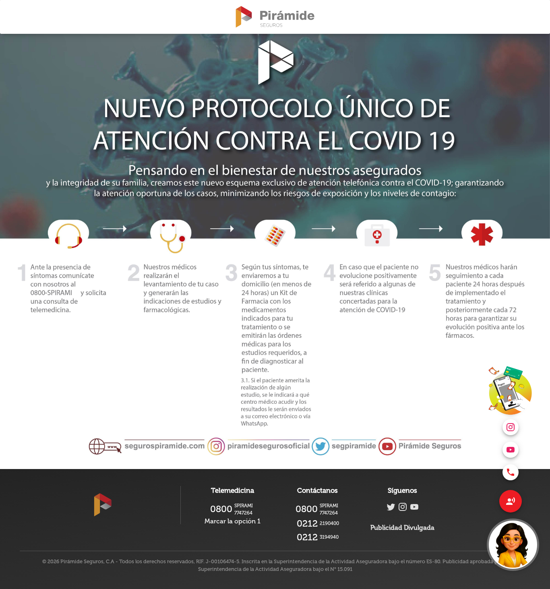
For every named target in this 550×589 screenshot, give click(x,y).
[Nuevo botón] (513, 545)
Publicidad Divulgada (402, 527)
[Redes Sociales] (510, 501)
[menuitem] (510, 472)
